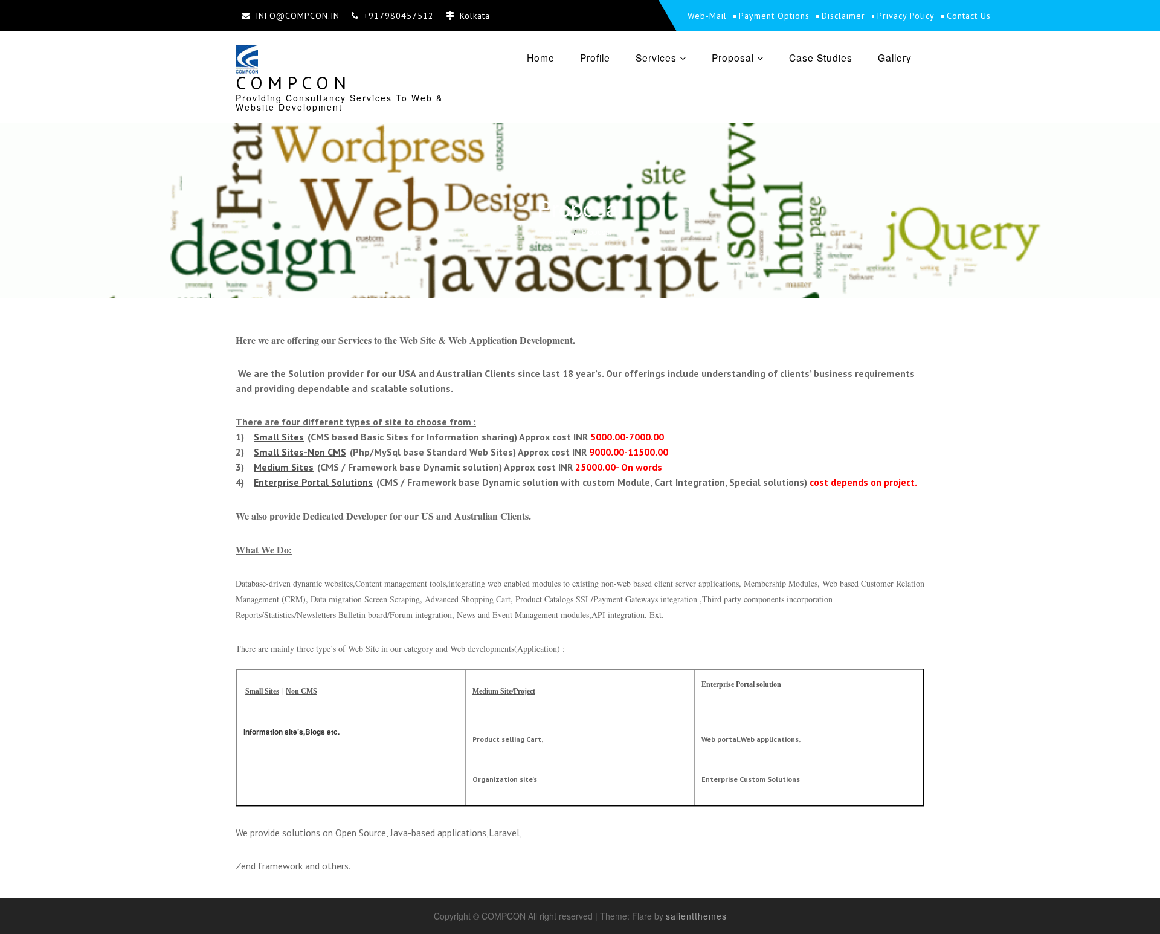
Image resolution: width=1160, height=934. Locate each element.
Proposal (733, 57)
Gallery (895, 57)
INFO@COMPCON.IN (298, 15)
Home (541, 57)
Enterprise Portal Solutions (313, 482)
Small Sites (279, 437)
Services (656, 57)
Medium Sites (284, 467)
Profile (595, 57)
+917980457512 (399, 15)
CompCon (293, 82)
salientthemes (696, 916)
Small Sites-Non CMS (300, 452)
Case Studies (820, 57)
